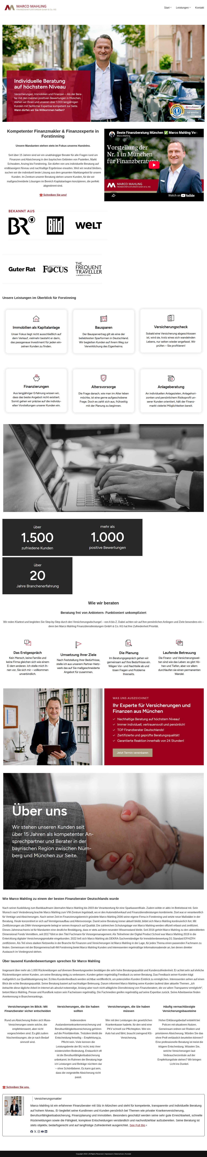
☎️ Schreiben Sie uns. (15, 1087)
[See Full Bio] (146, 1125)
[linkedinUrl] (46, 1132)
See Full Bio (137, 1125)
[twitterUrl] (35, 1132)
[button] (170, 7)
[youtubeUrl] (42, 1132)
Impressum (109, 1154)
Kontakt (199, 7)
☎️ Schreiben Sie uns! (53, 195)
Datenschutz (119, 1154)
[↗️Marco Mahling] (30, 7)
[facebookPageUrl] (31, 1132)
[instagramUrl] (39, 1132)
